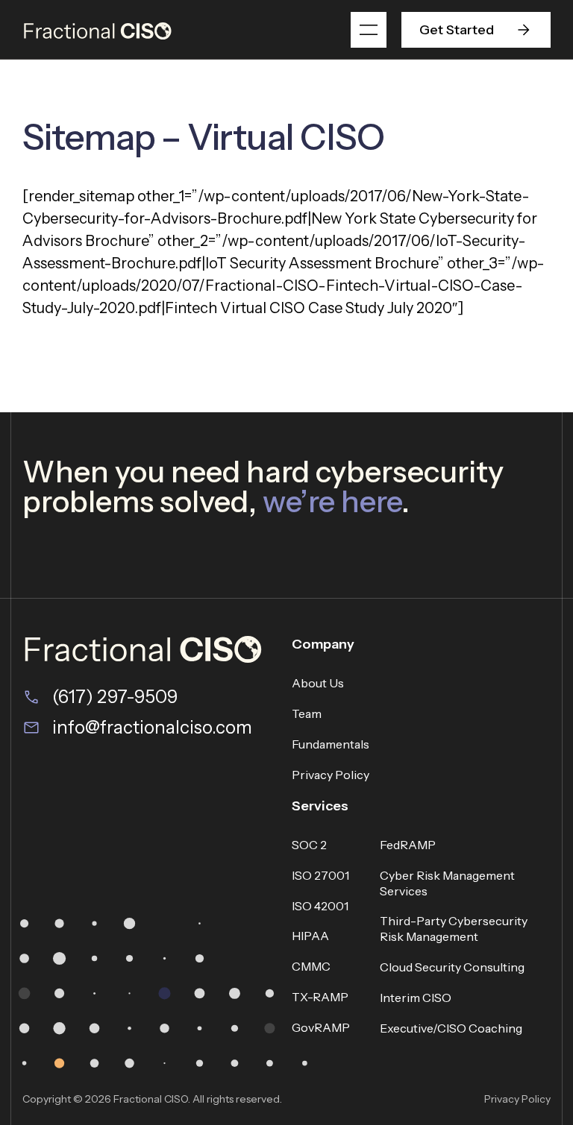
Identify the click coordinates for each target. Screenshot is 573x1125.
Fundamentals (330, 744)
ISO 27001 (320, 875)
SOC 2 (309, 844)
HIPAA (310, 935)
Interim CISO (415, 997)
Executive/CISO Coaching (451, 1028)
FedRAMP (408, 844)
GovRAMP (321, 1027)
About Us (318, 682)
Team (307, 713)
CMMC (311, 966)
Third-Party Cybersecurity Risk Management (453, 928)
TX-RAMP (320, 996)
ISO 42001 (320, 905)
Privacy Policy (330, 774)
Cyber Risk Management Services (447, 883)
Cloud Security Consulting (452, 966)
